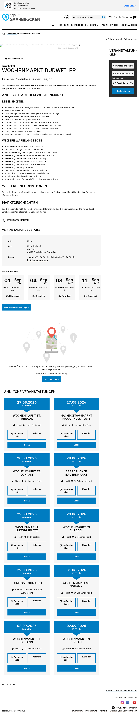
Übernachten (129, 25)
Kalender (37, 433)
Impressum (77, 711)
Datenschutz (91, 711)
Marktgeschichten (18, 220)
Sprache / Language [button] (123, 17)
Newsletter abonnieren (126, 707)
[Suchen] (104, 17)
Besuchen (77, 25)
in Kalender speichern (37, 260)
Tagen (104, 25)
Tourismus (12, 33)
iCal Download (13, 296)
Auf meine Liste (15, 58)
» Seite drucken (129, 39)
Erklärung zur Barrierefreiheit (123, 711)
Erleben (64, 25)
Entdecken (91, 25)
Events (114, 25)
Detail (27, 444)
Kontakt (103, 711)
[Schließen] (2, 6)
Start (53, 25)
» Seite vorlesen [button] (113, 39)
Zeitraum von (117, 78)
